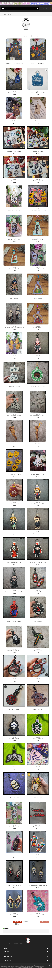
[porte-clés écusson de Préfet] (38, 49)
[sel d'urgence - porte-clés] (14, 666)
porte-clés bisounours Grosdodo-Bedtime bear (38, 914)
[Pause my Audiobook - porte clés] (38, 79)
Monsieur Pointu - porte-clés (14, 445)
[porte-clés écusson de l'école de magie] (14, 49)
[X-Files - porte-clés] (38, 607)
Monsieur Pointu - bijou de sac (37, 445)
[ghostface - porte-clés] (14, 725)
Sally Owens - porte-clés (37, 239)
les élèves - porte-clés (38, 151)
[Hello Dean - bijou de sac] (38, 813)
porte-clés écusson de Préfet (37, 63)
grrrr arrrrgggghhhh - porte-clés (14, 415)
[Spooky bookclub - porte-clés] (38, 754)
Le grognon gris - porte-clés (14, 826)
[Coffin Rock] (26, 3)
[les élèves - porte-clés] (38, 137)
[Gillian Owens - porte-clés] (14, 255)
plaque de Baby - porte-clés (14, 386)
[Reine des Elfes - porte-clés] (14, 225)
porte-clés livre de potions (14, 92)
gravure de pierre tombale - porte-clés (14, 768)
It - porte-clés (38, 856)
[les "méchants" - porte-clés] (38, 167)
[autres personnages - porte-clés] (14, 137)
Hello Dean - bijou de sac (37, 826)
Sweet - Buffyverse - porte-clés (14, 621)
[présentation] (6, 928)
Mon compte (7, 951)
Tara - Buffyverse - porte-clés (37, 503)
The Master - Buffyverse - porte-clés (38, 357)
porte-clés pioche (38, 650)
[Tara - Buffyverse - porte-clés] (38, 490)
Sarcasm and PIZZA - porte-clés (38, 268)
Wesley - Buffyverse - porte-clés (38, 533)
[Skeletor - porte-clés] (14, 783)
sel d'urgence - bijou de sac (38, 679)
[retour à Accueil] (23, 13)
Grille (3, 36)
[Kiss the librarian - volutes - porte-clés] (14, 460)
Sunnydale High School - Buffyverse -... (14, 503)
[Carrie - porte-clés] (38, 578)
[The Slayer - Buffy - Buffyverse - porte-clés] (38, 871)
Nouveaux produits (9, 931)
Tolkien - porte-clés (14, 357)
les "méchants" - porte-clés (38, 180)
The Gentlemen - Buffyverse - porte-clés (14, 591)
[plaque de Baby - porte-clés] (14, 372)
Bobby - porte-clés (14, 298)
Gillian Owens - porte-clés (14, 268)
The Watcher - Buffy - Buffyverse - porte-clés (14, 327)
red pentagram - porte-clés (14, 709)
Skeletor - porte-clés (14, 797)
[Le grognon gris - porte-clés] (14, 813)
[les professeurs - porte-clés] (14, 167)
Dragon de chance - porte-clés (37, 474)
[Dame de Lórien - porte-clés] (14, 196)
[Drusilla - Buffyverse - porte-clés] (14, 548)
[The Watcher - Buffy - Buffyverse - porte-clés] (14, 314)
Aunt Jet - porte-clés (37, 298)
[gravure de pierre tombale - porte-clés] (14, 754)
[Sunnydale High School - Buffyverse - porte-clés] (14, 490)
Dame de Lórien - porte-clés (14, 210)
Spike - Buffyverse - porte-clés (14, 885)
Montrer (25, 36)
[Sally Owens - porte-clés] (38, 225)
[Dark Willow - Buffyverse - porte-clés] (38, 548)
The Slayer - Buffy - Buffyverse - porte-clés (37, 885)
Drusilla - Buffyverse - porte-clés (14, 562)
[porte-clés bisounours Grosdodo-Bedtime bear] (38, 901)
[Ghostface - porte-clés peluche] (14, 637)
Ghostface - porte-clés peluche (14, 650)
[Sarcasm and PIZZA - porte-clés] (38, 255)
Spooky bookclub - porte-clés (37, 768)
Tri (37, 36)
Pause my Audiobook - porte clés (38, 92)
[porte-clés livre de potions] (14, 79)
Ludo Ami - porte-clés (37, 709)
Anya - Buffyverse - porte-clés (14, 533)
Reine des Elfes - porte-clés (14, 239)
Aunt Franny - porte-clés (37, 327)
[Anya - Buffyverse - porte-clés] (14, 519)
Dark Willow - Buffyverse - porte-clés (38, 562)
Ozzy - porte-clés (14, 856)
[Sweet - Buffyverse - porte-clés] (14, 607)
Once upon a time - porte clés (14, 122)
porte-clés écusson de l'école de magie (14, 63)
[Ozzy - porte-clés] (14, 842)
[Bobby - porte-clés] (14, 284)
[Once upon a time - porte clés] (14, 108)
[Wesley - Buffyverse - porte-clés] (38, 519)
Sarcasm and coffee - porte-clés (38, 386)
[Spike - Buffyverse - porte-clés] (14, 871)
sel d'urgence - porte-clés (14, 679)
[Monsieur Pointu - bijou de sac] (38, 431)
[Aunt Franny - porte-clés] (38, 314)
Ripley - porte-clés (14, 914)
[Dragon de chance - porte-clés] (38, 460)
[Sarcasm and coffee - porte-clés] (38, 372)
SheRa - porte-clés (38, 797)
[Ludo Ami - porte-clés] (38, 695)
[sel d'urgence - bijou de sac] (38, 666)
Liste (5, 36)
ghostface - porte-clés (14, 738)
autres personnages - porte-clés (14, 151)
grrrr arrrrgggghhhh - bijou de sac (37, 415)
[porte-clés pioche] (38, 637)
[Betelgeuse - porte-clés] (38, 725)
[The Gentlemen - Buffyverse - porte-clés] (14, 578)
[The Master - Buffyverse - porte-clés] (38, 343)
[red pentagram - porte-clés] (14, 695)
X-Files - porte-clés (38, 621)
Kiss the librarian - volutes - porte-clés (14, 474)
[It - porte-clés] (38, 842)
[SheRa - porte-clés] (38, 783)
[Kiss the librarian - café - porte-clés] (38, 196)
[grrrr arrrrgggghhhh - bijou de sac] (38, 402)
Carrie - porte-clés (38, 591)
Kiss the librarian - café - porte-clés (38, 210)
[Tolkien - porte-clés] (14, 343)
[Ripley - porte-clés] (14, 901)
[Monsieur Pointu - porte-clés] (14, 431)
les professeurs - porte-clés (14, 180)
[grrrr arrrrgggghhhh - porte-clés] (14, 402)
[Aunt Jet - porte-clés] (38, 284)
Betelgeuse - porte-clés (38, 738)
